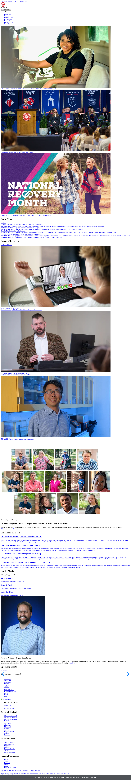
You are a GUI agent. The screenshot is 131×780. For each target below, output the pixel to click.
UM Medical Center (10, 767)
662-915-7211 (8, 705)
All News (3, 223)
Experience (7, 725)
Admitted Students (9, 742)
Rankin (6, 766)
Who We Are (8, 685)
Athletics (6, 687)
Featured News (8, 17)
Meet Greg (72, 663)
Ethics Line (66, 773)
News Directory (8, 24)
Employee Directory (10, 691)
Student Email (8, 730)
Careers (6, 733)
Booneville (7, 763)
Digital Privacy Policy (7, 773)
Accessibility (59, 773)
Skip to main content (22, 1)
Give (5, 696)
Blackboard (7, 727)
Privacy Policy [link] (80, 777)
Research (6, 16)
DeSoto (6, 759)
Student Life (7, 682)
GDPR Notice (42, 773)
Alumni (6, 747)
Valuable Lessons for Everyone (9, 529)
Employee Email (9, 732)
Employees (7, 745)
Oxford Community (9, 752)
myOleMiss (7, 724)
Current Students (9, 744)
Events (6, 694)
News (6, 693)
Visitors (6, 750)
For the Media (8, 21)
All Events (4, 670)
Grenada (6, 764)
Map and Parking (9, 708)
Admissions (7, 680)
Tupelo (6, 761)
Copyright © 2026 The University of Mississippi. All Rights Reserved (20, 770)
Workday (6, 728)
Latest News (7, 14)
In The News (8, 19)
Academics (7, 679)
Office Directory (9, 690)
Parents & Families (9, 749)
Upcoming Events (9, 22)
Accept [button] (93, 777)
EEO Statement (50, 773)
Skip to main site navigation (8, 1)
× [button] (129, 775)
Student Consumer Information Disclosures (25, 773)
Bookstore (7, 735)
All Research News (6, 245)
